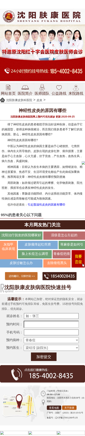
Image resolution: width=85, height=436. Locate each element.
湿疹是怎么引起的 (64, 235)
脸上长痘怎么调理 (35, 254)
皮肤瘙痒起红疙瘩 (38, 244)
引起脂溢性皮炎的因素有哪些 (46, 204)
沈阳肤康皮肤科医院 (19, 100)
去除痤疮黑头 (57, 263)
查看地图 (54, 407)
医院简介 (25, 93)
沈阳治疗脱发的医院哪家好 (21, 235)
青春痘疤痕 (61, 254)
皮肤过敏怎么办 (21, 263)
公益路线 (59, 93)
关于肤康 (69, 407)
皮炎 (39, 100)
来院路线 (75, 93)
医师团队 (42, 93)
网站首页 (8, 93)
